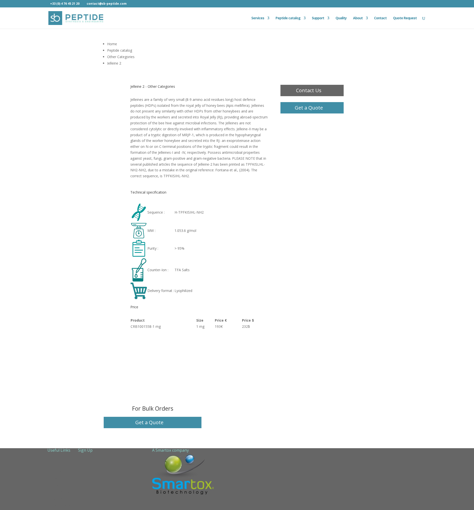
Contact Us (308, 90)
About (358, 18)
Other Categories (121, 56)
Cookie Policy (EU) (62, 491)
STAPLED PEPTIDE (62, 505)
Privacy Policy (58, 498)
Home (112, 44)
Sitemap (53, 485)
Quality (341, 18)
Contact (380, 18)
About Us (54, 457)
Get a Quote (309, 107)
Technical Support (61, 471)
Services (257, 18)
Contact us (56, 478)
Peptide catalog (288, 18)
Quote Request (405, 18)
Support (318, 18)
